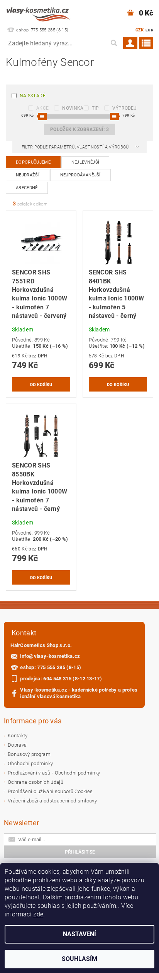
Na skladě (33, 95)
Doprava (17, 745)
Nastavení (79, 934)
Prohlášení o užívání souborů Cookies (50, 791)
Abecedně (27, 187)
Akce (42, 108)
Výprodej (124, 108)
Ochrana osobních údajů (35, 782)
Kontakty (18, 735)
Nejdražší (27, 175)
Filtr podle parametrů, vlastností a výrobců (76, 147)
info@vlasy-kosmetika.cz (50, 656)
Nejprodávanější (80, 175)
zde (38, 914)
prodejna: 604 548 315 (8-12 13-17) (61, 678)
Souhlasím (79, 959)
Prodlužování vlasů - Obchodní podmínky (54, 773)
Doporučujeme (33, 162)
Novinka (72, 108)
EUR (149, 30)
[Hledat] (113, 43)
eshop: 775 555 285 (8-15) (50, 667)
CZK (139, 30)
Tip (95, 108)
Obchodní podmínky (30, 763)
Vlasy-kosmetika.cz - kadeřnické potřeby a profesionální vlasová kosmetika (78, 693)
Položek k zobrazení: (79, 129)
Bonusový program (29, 754)
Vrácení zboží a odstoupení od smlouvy (52, 801)
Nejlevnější (85, 162)
